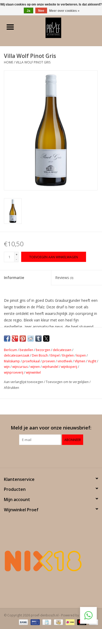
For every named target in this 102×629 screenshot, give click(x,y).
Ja (28, 11)
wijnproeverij (13, 372)
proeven (48, 361)
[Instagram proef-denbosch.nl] (56, 455)
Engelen (68, 355)
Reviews (64, 277)
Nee (41, 11)
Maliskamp (12, 361)
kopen (81, 355)
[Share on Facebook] (7, 338)
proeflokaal (31, 361)
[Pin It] (23, 338)
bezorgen (43, 350)
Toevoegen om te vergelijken (67, 382)
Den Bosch (40, 355)
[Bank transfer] (23, 622)
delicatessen (62, 350)
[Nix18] (51, 561)
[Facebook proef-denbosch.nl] (46, 455)
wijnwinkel (33, 372)
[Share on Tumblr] (38, 338)
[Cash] (58, 622)
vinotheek (65, 361)
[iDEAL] (69, 622)
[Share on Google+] (15, 338)
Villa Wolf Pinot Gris (33, 62)
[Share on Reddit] (30, 338)
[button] (88, 615)
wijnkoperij (69, 366)
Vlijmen (80, 361)
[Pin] (34, 622)
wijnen (35, 366)
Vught (92, 361)
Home (8, 62)
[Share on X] (46, 338)
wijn (7, 366)
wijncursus (20, 366)
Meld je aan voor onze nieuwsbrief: (51, 428)
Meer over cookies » (64, 11)
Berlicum (10, 350)
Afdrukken (11, 387)
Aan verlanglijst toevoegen (24, 382)
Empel (55, 355)
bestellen (26, 350)
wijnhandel (50, 366)
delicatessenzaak (16, 355)
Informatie (14, 277)
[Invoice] (46, 622)
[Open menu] (10, 26)
